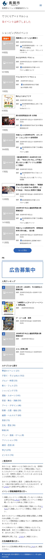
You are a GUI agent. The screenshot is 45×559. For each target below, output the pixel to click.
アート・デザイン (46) (11, 405)
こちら (6, 486)
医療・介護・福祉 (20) (11, 410)
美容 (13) (6, 420)
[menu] (40, 5)
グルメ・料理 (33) (9, 380)
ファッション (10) (9, 440)
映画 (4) (5, 430)
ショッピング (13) (9, 390)
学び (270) (6, 450)
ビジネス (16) (7, 455)
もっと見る (22, 250)
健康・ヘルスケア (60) (11, 415)
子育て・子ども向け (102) (13, 375)
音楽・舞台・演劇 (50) (11, 400)
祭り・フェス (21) (9, 385)
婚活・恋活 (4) (8, 445)
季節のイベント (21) (10, 370)
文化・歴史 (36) (8, 425)
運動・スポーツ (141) (11, 395)
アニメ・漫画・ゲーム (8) (13, 435)
